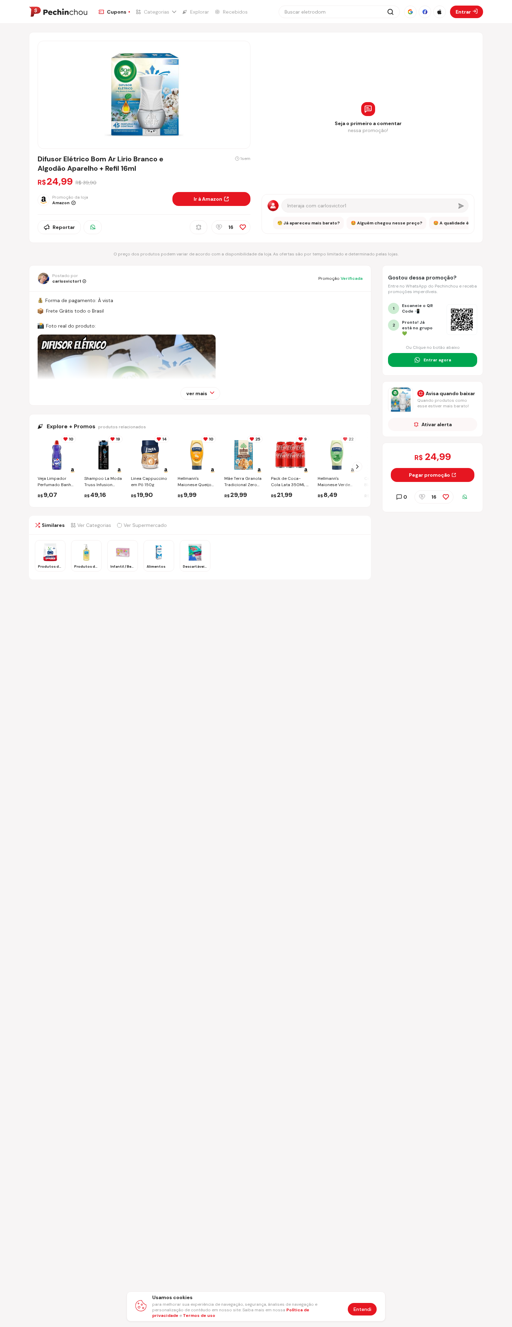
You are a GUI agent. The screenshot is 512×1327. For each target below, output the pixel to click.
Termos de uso (199, 1315)
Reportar (64, 227)
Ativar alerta (436, 424)
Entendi (362, 1309)
